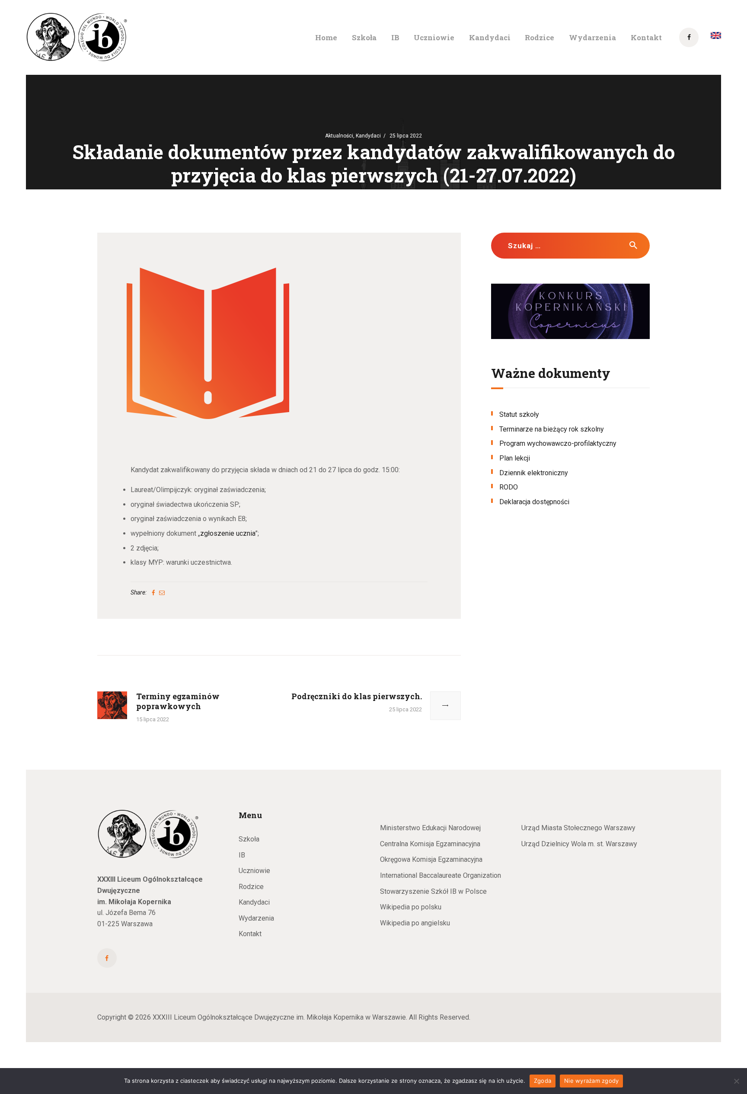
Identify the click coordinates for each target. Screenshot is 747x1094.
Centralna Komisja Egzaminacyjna (430, 844)
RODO (508, 487)
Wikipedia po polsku (410, 907)
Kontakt (250, 934)
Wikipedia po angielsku (415, 923)
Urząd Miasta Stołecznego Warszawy (578, 828)
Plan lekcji (514, 458)
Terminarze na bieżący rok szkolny (551, 429)
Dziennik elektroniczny (533, 473)
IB (242, 855)
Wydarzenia (256, 918)
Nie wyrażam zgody (591, 1080)
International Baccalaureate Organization (440, 875)
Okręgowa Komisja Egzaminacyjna (431, 859)
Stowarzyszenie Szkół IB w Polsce (433, 891)
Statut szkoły (519, 414)
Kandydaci (368, 136)
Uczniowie (254, 871)
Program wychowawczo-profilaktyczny (557, 443)
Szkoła (249, 839)
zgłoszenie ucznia (227, 533)
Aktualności (339, 136)
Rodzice (251, 887)
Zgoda (542, 1080)
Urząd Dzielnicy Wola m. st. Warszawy (579, 844)
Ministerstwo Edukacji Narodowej (430, 828)
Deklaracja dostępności (534, 502)
